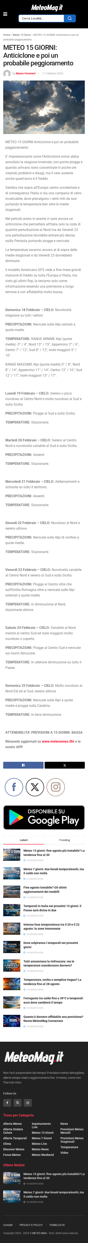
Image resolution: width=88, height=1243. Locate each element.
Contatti (8, 1225)
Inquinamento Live (41, 1125)
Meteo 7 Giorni (42, 1138)
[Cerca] (69, 18)
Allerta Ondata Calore (13, 1131)
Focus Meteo (12, 1155)
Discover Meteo (13, 1149)
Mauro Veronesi (25, 73)
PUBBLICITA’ (57, 1225)
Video (64, 1152)
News (64, 1123)
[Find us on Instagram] (28, 1103)
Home (6, 34)
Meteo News (40, 1149)
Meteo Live (39, 1143)
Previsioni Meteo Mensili (72, 1131)
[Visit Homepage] (47, 8)
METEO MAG (39, 1233)
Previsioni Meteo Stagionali (72, 1139)
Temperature (69, 1147)
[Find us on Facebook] (7, 1103)
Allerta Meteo (12, 1123)
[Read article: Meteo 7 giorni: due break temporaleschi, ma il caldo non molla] (11, 1196)
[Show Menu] (5, 14)
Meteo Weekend (43, 1155)
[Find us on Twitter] (17, 1103)
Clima (7, 1143)
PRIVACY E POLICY (31, 1225)
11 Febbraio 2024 (52, 73)
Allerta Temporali (15, 1138)
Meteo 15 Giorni (22, 34)
